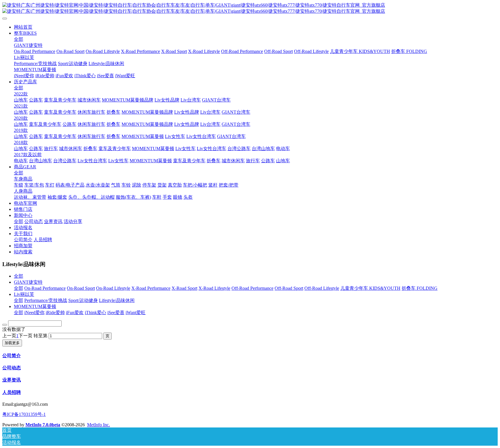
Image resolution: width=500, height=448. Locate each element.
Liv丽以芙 (24, 294)
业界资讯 (11, 379)
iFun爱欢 (75, 312)
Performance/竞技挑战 (45, 300)
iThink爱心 (95, 312)
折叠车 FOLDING (420, 288)
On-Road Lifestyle (113, 288)
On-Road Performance (45, 288)
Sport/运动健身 (83, 300)
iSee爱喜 (115, 312)
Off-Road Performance (252, 288)
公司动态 (11, 367)
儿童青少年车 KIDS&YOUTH (370, 288)
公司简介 (11, 355)
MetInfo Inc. (98, 424)
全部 (18, 39)
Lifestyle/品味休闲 (117, 300)
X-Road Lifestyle (214, 288)
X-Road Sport (184, 288)
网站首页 (23, 27)
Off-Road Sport (289, 288)
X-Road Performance (150, 288)
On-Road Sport (81, 288)
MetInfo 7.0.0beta (42, 424)
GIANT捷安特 (28, 282)
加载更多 (12, 343)
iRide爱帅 (55, 312)
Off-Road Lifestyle (321, 288)
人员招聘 (11, 392)
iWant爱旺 (136, 312)
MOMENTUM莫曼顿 (35, 306)
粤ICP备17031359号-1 (24, 414)
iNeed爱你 (34, 312)
